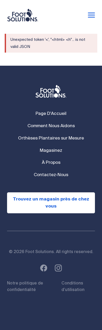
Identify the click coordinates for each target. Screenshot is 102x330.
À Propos (51, 162)
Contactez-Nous (51, 175)
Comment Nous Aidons (51, 126)
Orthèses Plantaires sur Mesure (51, 138)
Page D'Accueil (51, 113)
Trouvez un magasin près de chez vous (51, 203)
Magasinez (51, 150)
